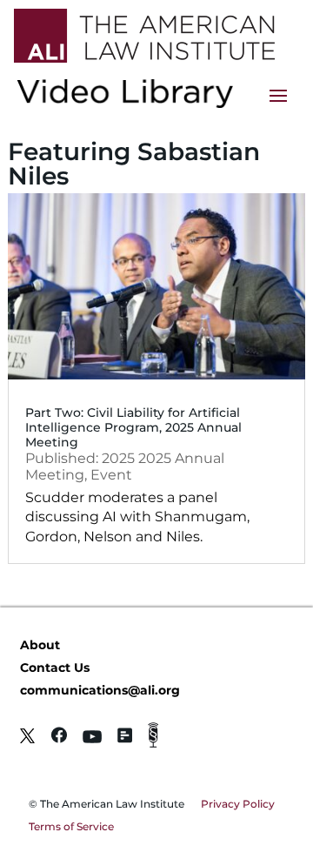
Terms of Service (71, 826)
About (40, 645)
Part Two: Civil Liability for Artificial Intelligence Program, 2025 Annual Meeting (133, 427)
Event (111, 474)
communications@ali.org (100, 690)
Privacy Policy (238, 803)
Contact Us (55, 667)
